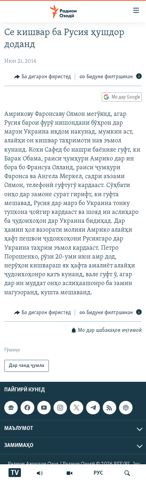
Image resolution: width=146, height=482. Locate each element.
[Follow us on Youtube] (44, 407)
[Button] (42, 76)
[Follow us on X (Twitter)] (76, 407)
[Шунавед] (39, 473)
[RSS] (109, 407)
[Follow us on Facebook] (27, 407)
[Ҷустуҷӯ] (127, 473)
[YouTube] (69, 473)
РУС (98, 473)
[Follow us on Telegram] (93, 407)
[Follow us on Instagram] (60, 407)
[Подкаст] (126, 407)
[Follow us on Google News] (11, 407)
